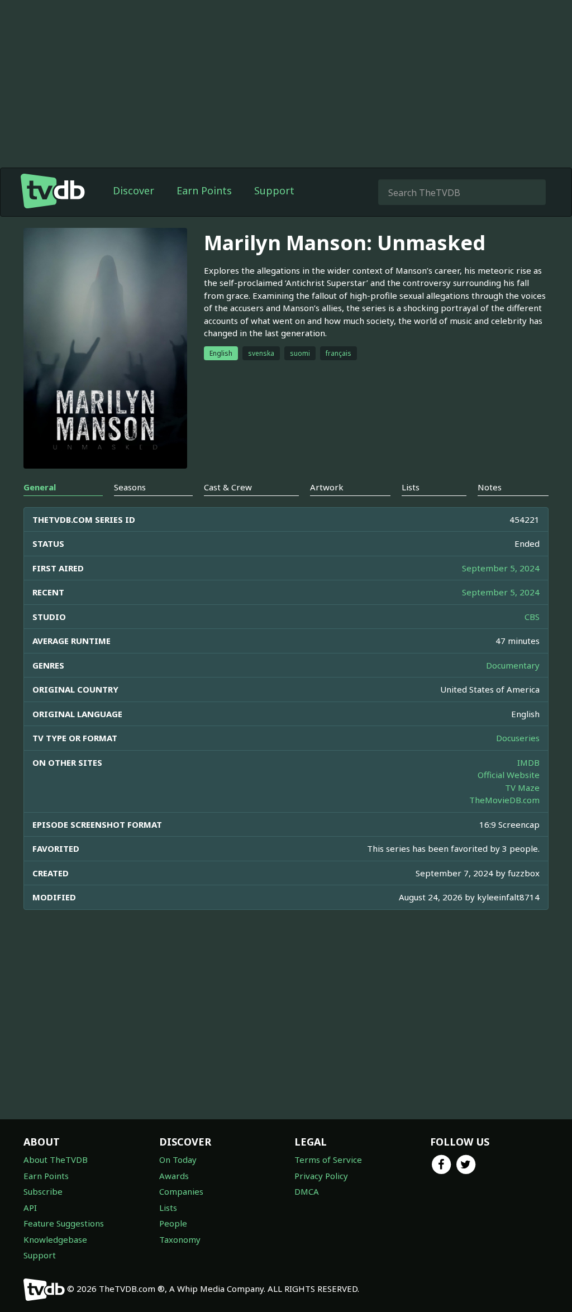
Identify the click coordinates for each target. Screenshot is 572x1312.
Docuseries (518, 737)
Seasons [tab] (130, 487)
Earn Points (204, 190)
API (30, 1207)
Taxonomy (180, 1239)
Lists (168, 1207)
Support (274, 190)
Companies (181, 1191)
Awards (174, 1175)
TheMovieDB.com (504, 799)
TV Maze (522, 787)
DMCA (306, 1191)
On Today (178, 1159)
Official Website (509, 774)
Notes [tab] (490, 487)
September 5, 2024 (501, 568)
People (173, 1223)
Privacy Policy (321, 1175)
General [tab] (39, 487)
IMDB (528, 762)
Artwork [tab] (327, 487)
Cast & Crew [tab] (228, 487)
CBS (532, 616)
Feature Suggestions (63, 1223)
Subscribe (43, 1191)
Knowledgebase (55, 1239)
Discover (133, 190)
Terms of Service (328, 1159)
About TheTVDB (55, 1159)
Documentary (513, 665)
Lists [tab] (411, 487)
